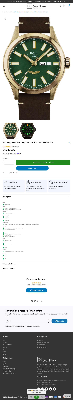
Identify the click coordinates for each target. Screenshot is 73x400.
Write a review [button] (36, 290)
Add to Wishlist (13, 173)
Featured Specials (43, 342)
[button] (4, 6)
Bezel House (12, 397)
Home (4, 12)
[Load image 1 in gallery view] (11, 131)
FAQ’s (4, 364)
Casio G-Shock (7, 345)
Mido (4, 349)
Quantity (5, 158)
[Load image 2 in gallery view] (28, 131)
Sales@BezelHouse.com (49, 384)
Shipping (5, 366)
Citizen (5, 347)
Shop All (35, 301)
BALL (9, 12)
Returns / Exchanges (9, 369)
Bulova (5, 342)
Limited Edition (42, 347)
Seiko (4, 352)
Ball (4, 340)
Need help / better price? (43, 162)
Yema (4, 354)
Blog (4, 362)
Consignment (41, 345)
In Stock (40, 340)
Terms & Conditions (9, 373)
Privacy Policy (7, 371)
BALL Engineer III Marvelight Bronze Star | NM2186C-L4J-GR (30, 12)
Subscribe (60, 321)
